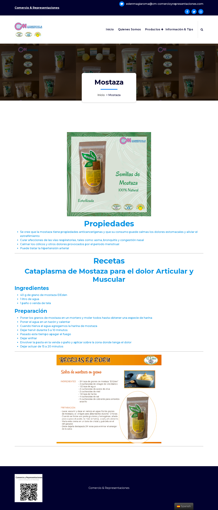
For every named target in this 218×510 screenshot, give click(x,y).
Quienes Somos (129, 29)
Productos (152, 29)
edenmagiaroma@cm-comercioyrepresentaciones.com (164, 3)
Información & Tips (179, 29)
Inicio (110, 29)
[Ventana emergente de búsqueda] (201, 29)
